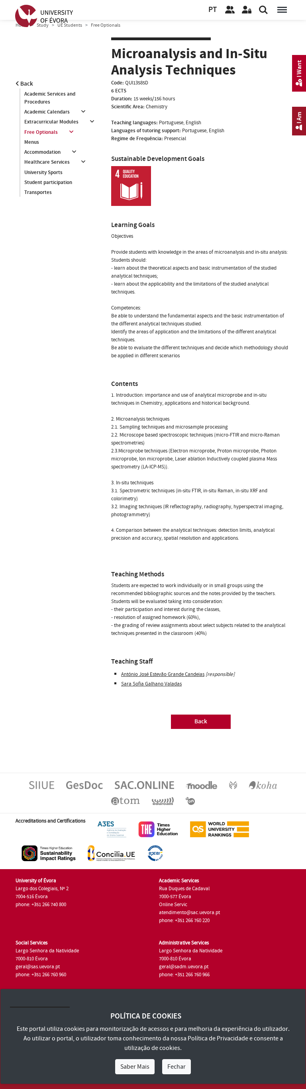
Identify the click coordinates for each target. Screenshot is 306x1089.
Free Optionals (41, 132)
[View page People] (230, 10)
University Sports (43, 172)
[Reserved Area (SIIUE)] (246, 10)
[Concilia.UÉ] (111, 852)
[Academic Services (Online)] (144, 784)
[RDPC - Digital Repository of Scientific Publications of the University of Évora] (233, 784)
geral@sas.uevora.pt (38, 966)
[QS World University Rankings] (219, 828)
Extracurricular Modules (51, 121)
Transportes (38, 192)
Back (26, 84)
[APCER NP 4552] (155, 852)
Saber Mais (134, 1067)
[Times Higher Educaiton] (158, 828)
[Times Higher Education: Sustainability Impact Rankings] (49, 852)
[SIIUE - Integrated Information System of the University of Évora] (41, 784)
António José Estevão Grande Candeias (162, 674)
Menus (31, 142)
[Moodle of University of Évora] (201, 784)
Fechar (176, 1067)
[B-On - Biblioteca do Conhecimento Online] (190, 800)
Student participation (48, 182)
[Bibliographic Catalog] (263, 784)
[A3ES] (112, 828)
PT (212, 10)
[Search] (263, 10)
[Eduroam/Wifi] (163, 800)
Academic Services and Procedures (49, 98)
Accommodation (42, 152)
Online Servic (173, 904)
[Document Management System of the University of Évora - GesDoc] (84, 784)
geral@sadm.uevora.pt (183, 966)
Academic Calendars (47, 112)
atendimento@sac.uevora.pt (189, 912)
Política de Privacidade (218, 1038)
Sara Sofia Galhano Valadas (151, 683)
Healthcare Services (47, 162)
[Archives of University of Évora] (125, 800)
